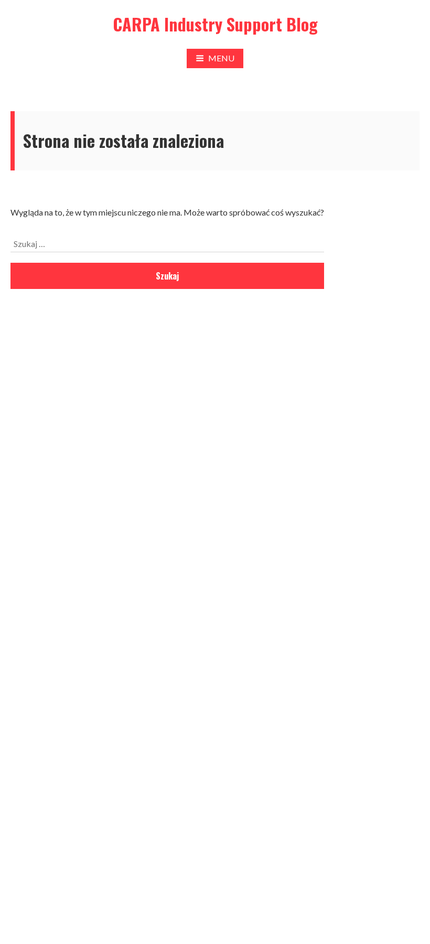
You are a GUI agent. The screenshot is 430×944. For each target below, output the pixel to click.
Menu (221, 58)
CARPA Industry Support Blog (215, 24)
